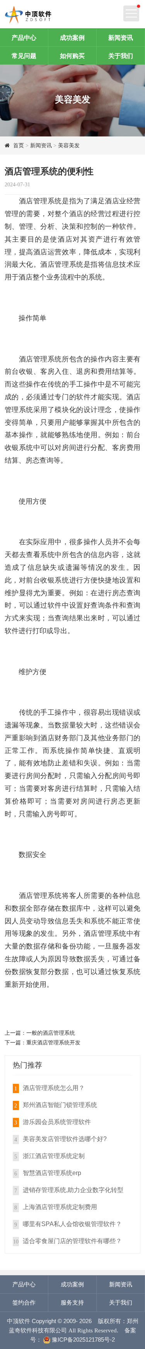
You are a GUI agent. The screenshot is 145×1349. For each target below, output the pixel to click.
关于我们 (120, 55)
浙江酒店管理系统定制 (54, 1155)
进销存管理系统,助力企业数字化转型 (73, 1189)
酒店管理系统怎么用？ (54, 1087)
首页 (18, 145)
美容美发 (69, 145)
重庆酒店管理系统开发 (53, 1042)
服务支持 (72, 1302)
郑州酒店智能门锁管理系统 (60, 1104)
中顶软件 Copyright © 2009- (50, 1321)
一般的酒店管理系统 (50, 1033)
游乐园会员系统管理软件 (57, 1121)
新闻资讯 (120, 37)
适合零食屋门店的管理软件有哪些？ (72, 1240)
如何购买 (72, 55)
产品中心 (24, 37)
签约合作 (24, 1302)
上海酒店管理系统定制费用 (60, 1206)
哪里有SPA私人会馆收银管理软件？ (72, 1223)
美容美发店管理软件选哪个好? (65, 1138)
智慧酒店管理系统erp (52, 1172)
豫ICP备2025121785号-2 (82, 1339)
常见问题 (24, 55)
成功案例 (72, 37)
